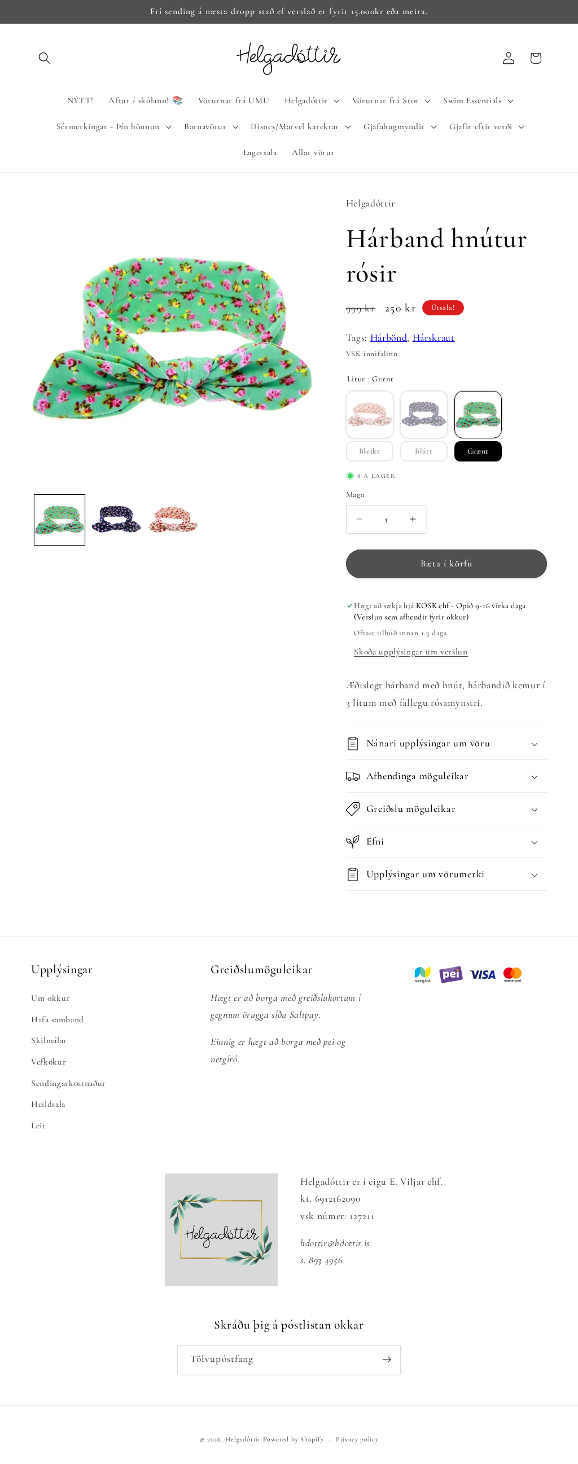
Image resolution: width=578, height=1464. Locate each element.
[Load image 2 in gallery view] (116, 520)
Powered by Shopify (293, 1439)
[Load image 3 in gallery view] (173, 520)
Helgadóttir (242, 1439)
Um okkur (50, 998)
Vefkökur (48, 1062)
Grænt (478, 451)
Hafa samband (57, 1019)
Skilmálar (49, 1040)
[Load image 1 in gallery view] (59, 520)
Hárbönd (389, 338)
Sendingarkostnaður (68, 1083)
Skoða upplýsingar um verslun (410, 652)
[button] (44, 58)
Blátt (423, 451)
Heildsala (48, 1104)
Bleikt (369, 451)
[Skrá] (386, 1359)
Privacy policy (357, 1439)
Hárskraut (434, 338)
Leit (38, 1125)
